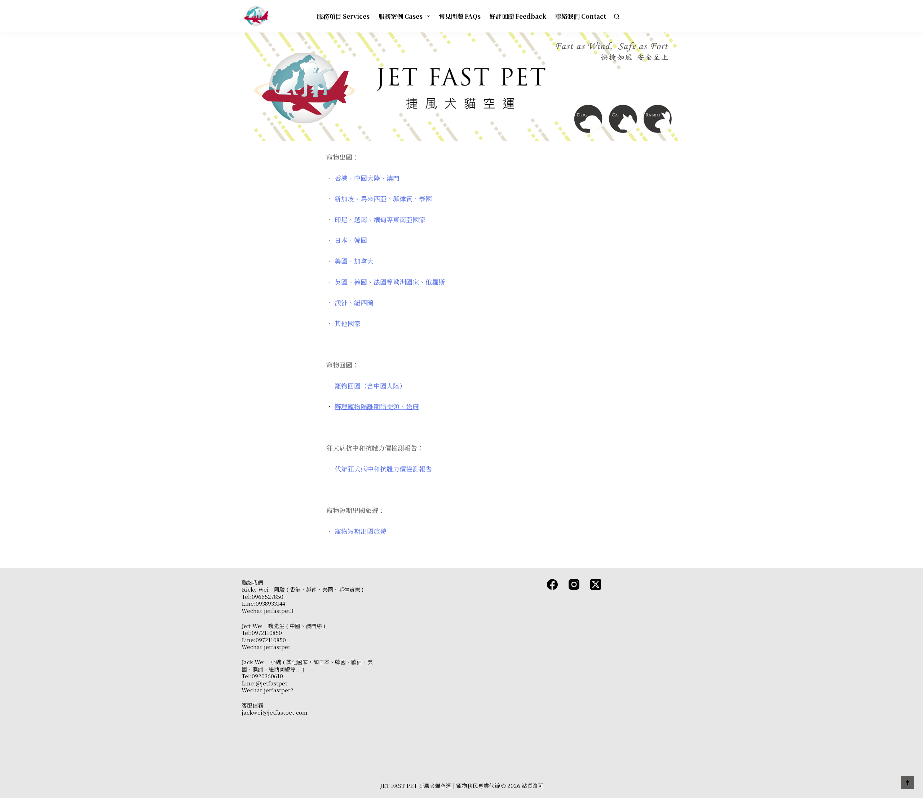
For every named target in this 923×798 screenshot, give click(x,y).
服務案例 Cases (401, 16)
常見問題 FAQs (460, 16)
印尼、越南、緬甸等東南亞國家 (380, 219)
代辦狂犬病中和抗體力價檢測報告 (383, 468)
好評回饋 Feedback (518, 16)
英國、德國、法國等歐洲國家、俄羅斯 (390, 281)
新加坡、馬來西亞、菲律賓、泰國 (383, 198)
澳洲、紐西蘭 (354, 302)
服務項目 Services (343, 16)
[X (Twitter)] (595, 584)
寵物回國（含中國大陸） (370, 385)
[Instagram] (574, 584)
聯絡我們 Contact (580, 16)
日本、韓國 (351, 240)
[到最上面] (907, 782)
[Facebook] (552, 584)
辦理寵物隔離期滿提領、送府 (377, 406)
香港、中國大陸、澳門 (367, 178)
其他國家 (348, 323)
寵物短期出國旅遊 (361, 531)
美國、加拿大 (354, 261)
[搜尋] (616, 16)
